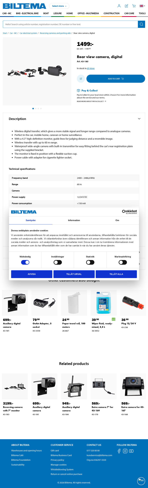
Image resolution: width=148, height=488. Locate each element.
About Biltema (20, 445)
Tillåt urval (74, 274)
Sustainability (17, 464)
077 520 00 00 (93, 450)
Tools (142, 13)
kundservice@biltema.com (99, 455)
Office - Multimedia (88, 13)
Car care (129, 13)
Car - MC (6, 13)
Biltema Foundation (20, 459)
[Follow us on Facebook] (119, 451)
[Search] (141, 24)
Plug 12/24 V (128, 323)
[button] (142, 5)
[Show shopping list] (126, 5)
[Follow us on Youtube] (131, 452)
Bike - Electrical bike (27, 13)
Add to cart (114, 78)
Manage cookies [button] (58, 464)
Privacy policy (57, 459)
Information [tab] (74, 220)
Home (69, 13)
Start (5, 33)
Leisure (57, 13)
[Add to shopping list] (81, 79)
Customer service (62, 445)
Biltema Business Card (61, 455)
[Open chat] (141, 481)
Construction (112, 13)
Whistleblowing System (62, 469)
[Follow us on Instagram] (125, 451)
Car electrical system (28, 33)
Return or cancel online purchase (66, 474)
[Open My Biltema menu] (119, 5)
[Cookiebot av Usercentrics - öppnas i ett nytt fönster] (124, 212)
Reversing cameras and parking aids (55, 33)
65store (91, 68)
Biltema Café (17, 455)
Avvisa (32, 274)
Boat (46, 13)
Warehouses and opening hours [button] (26, 450)
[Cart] (133, 5)
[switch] (58, 262)
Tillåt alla (116, 274)
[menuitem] (7, 13)
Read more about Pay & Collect (90, 101)
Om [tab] (117, 220)
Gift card (55, 450)
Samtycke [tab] (31, 220)
